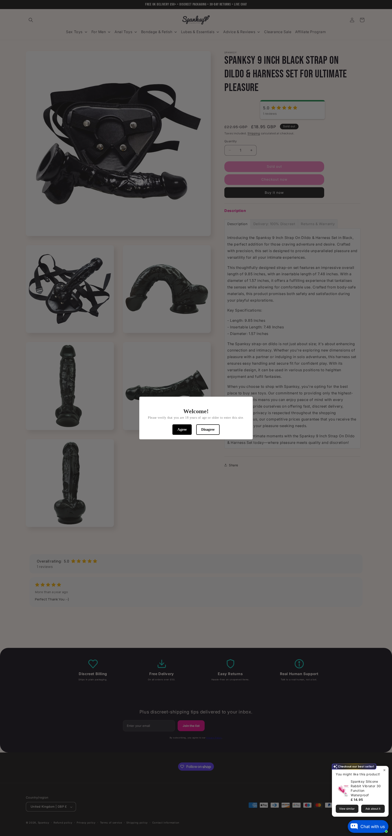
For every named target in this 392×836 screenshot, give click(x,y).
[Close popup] (384, 770)
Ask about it (372, 808)
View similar (347, 808)
